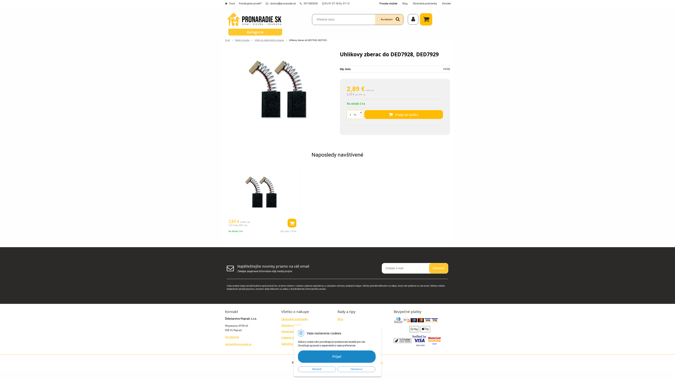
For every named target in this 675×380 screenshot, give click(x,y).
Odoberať (439, 268)
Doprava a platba (291, 325)
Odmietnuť (356, 369)
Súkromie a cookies (293, 344)
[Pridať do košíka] (292, 223)
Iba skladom (387, 19)
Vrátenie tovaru (290, 337)
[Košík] (427, 19)
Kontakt (446, 3)
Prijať (336, 356)
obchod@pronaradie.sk (283, 3)
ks (355, 114)
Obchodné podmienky (425, 3)
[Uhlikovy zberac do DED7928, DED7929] (280, 91)
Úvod (232, 3)
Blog (405, 3)
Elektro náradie (242, 40)
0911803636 (311, 3)
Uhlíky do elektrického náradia (269, 40)
